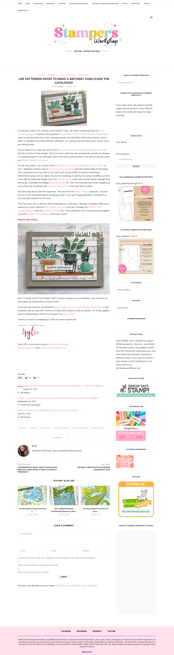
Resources (50, 3)
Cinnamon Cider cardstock (61, 169)
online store (69, 314)
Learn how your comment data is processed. (77, 585)
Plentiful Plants (65, 179)
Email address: (123, 154)
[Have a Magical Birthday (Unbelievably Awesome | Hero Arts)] (64, 495)
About (27, 3)
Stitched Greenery (51, 210)
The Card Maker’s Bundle (78, 3)
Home (20, 3)
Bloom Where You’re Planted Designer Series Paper (83, 134)
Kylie (61, 86)
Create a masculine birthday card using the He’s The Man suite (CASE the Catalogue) (58, 398)
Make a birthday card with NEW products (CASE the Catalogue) (48, 410)
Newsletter (135, 3)
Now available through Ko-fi (129, 183)
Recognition (38, 3)
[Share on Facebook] (71, 437)
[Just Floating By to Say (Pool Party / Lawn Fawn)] (32, 495)
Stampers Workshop (57, 344)
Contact (147, 3)
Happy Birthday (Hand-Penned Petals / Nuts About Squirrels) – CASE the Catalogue (63, 386)
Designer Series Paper (80, 428)
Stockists (62, 3)
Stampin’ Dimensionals (58, 186)
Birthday (22, 428)
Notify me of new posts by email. (33, 572)
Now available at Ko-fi (126, 236)
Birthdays (33, 428)
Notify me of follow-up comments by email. (38, 565)
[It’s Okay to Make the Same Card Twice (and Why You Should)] (95, 495)
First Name (121, 142)
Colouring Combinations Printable (105, 3)
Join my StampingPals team (53, 348)
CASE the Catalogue (61, 428)
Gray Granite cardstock (55, 207)
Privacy (125, 3)
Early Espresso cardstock (36, 160)
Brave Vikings (81, 191)
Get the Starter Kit (26, 348)
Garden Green (58, 183)
